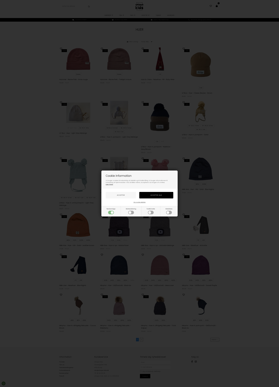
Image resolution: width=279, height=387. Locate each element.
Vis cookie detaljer (140, 202)
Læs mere (109, 184)
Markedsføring (131, 209)
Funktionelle (151, 209)
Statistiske (168, 209)
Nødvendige (111, 209)
